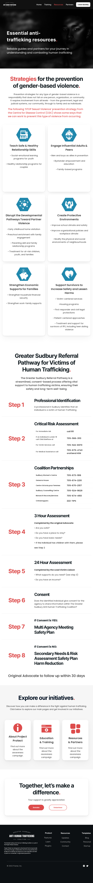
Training (47, 4)
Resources (58, 4)
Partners (69, 4)
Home (39, 4)
